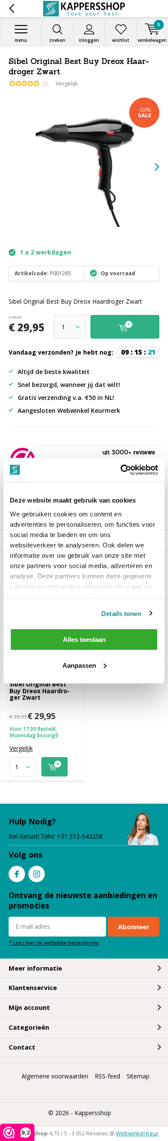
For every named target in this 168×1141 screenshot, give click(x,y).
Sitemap (138, 1076)
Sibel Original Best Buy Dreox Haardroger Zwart (39, 690)
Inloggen (89, 40)
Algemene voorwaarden (55, 1076)
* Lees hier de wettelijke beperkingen (54, 942)
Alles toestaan (84, 639)
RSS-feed (107, 1076)
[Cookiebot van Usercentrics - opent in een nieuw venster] (121, 469)
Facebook (17, 874)
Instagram (36, 874)
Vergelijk (67, 83)
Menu (21, 40)
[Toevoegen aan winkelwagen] (54, 766)
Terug (11, 8)
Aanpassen (79, 665)
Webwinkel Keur (137, 1133)
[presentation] (150, 167)
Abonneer (133, 926)
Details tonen (121, 613)
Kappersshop (93, 1113)
